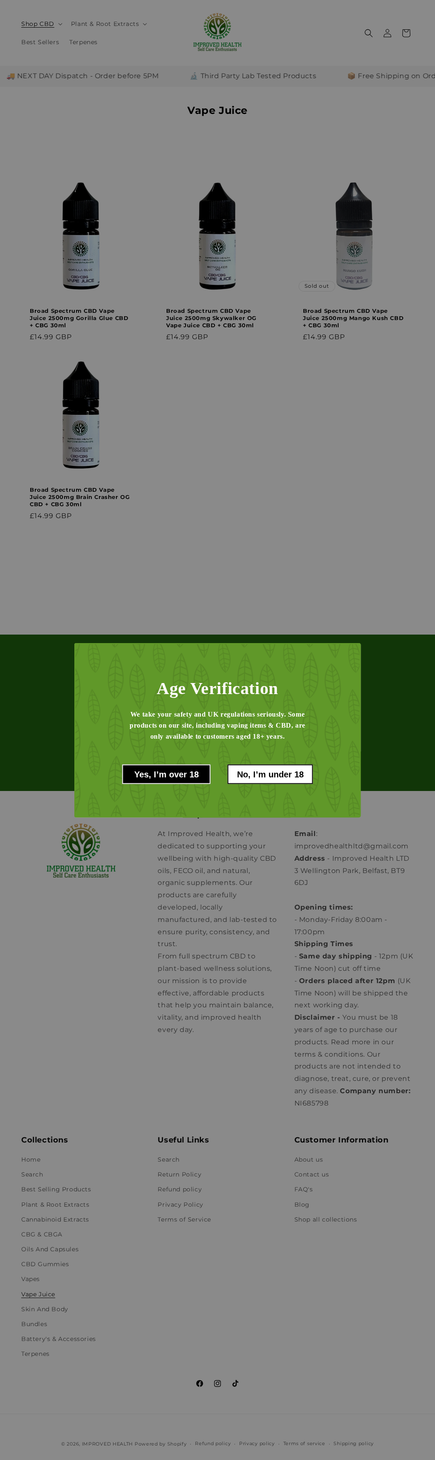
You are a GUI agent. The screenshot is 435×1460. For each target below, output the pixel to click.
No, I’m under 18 (270, 774)
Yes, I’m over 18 (166, 774)
